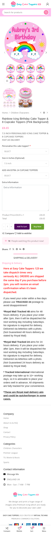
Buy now (37, 226)
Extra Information (10, 182)
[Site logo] (25, 3)
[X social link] (13, 249)
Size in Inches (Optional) (13, 158)
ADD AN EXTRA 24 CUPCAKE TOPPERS (20, 170)
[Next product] (47, 112)
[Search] (46, 12)
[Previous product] (40, 112)
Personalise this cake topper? (16, 146)
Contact (6, 432)
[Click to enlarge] (7, 81)
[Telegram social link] (23, 249)
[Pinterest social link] (17, 249)
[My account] (47, 4)
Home (5, 112)
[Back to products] (44, 112)
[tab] (25, 257)
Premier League (10, 453)
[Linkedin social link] (20, 249)
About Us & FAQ (10, 423)
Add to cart (22, 226)
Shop (5, 427)
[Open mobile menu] (3, 4)
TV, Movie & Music (11, 457)
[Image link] (25, 494)
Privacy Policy (9, 437)
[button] (4, 52)
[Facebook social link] (10, 249)
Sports (6, 462)
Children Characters (20, 112)
